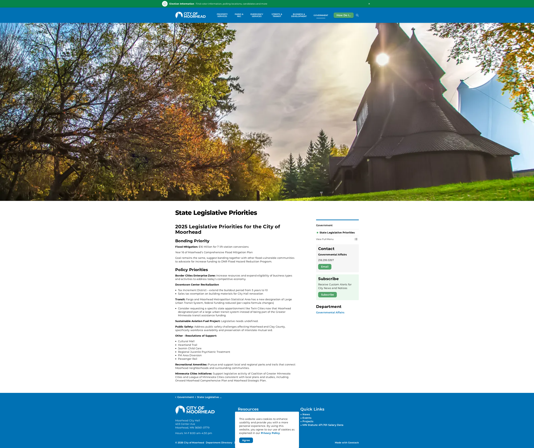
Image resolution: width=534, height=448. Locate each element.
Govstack (353, 442)
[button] (334, 239)
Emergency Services (256, 15)
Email (325, 266)
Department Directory (219, 442)
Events (306, 417)
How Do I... (344, 15)
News (306, 414)
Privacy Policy (270, 433)
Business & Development (299, 15)
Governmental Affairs (330, 312)
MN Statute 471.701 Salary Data (322, 425)
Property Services (222, 15)
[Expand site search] (357, 15)
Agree (246, 440)
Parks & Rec (239, 15)
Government (321, 15)
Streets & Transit (277, 15)
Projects (307, 421)
